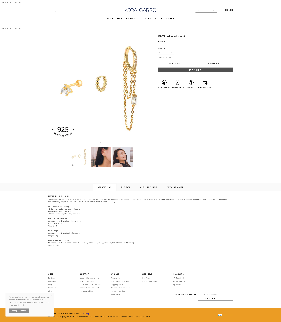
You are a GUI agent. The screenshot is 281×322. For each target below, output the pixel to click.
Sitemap (86, 313)
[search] (218, 11)
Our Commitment (149, 281)
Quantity (161, 48)
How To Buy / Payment (120, 281)
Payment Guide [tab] (175, 187)
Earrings (51, 278)
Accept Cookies (19, 310)
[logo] (140, 10)
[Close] (51, 295)
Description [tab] (105, 187)
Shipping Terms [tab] (148, 187)
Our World (146, 278)
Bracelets (52, 288)
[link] (79, 157)
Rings (50, 284)
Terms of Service (118, 291)
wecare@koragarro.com (89, 278)
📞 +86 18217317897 (87, 281)
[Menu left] (50, 11)
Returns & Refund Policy (121, 288)
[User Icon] (56, 11)
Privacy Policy (116, 294)
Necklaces (52, 281)
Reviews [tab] (125, 187)
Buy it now (195, 70)
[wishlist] (225, 11)
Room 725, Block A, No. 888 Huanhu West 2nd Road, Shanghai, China (91, 287)
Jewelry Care (116, 278)
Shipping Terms (117, 284)
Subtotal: (161, 57)
